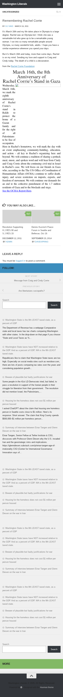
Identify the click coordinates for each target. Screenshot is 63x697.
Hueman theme (47, 687)
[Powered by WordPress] (21, 687)
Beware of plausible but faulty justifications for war (28, 377)
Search (5, 300)
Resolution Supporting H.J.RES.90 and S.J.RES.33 (12, 230)
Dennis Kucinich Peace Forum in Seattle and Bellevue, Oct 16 (42, 230)
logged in (20, 260)
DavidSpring (41, 242)
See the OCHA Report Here (16, 190)
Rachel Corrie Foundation (22, 66)
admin (9, 242)
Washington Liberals (14, 3)
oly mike (9, 26)
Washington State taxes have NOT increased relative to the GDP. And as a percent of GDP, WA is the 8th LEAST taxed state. (30, 350)
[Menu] (59, 4)
